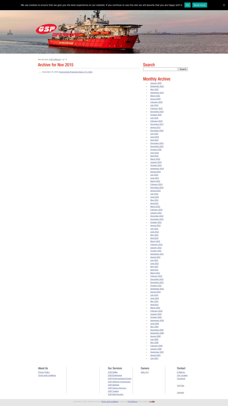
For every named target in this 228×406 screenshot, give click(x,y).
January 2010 (156, 314)
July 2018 (154, 118)
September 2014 (157, 169)
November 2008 (156, 330)
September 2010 (157, 289)
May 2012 (154, 235)
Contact (160, 10)
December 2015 (156, 143)
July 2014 (154, 175)
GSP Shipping (113, 385)
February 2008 (156, 346)
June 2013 (154, 197)
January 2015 (156, 162)
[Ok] (223, 5)
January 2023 (156, 83)
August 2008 (155, 336)
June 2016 (154, 137)
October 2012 (156, 222)
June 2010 (154, 298)
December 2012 (156, 216)
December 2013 (156, 188)
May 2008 (154, 343)
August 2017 (155, 127)
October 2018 (156, 115)
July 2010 (154, 295)
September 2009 (157, 320)
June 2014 (154, 178)
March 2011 (155, 273)
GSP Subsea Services (117, 388)
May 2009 (154, 327)
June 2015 (154, 153)
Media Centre (130, 10)
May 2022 (154, 89)
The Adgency (132, 402)
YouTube (180, 386)
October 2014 (156, 165)
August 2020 (155, 99)
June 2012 (154, 232)
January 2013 (156, 213)
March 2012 (155, 241)
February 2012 (156, 244)
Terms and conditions (110, 402)
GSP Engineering (115, 375)
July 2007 (154, 358)
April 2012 (154, 238)
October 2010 (156, 286)
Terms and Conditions (47, 375)
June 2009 (154, 324)
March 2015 (155, 159)
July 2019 (154, 105)
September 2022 (157, 86)
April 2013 (154, 203)
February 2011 (156, 276)
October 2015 (156, 150)
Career (146, 10)
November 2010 (156, 282)
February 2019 (156, 108)
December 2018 (156, 112)
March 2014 (155, 181)
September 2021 (157, 93)
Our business (71, 10)
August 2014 (155, 172)
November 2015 (156, 146)
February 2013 (156, 210)
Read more (199, 5)
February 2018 (156, 121)
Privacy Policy (44, 372)
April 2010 (154, 305)
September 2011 (157, 254)
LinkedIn (180, 393)
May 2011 (154, 267)
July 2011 (154, 260)
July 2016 (154, 134)
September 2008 (157, 333)
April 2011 (154, 270)
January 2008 (156, 349)
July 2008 (154, 339)
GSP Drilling (113, 372)
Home (38, 10)
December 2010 (156, 279)
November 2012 (156, 219)
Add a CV (145, 372)
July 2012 (154, 229)
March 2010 (155, 308)
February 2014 (156, 184)
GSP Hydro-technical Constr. (120, 379)
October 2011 (155, 251)
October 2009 (156, 317)
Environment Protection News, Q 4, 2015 (75, 72)
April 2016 (154, 140)
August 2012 (155, 225)
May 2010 (154, 301)
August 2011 (155, 257)
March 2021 (155, 96)
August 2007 (155, 355)
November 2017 (156, 124)
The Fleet (89, 10)
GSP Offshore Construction (119, 382)
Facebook (181, 379)
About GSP (52, 10)
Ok (187, 5)
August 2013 (155, 191)
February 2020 (156, 102)
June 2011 (154, 263)
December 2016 (156, 131)
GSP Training (113, 391)
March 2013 (155, 206)
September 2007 (157, 352)
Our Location (182, 375)
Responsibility (109, 10)
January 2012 (156, 248)
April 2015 (154, 156)
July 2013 (154, 194)
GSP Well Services (115, 394)
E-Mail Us (181, 372)
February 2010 (156, 311)
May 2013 (154, 200)
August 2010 (155, 292)
